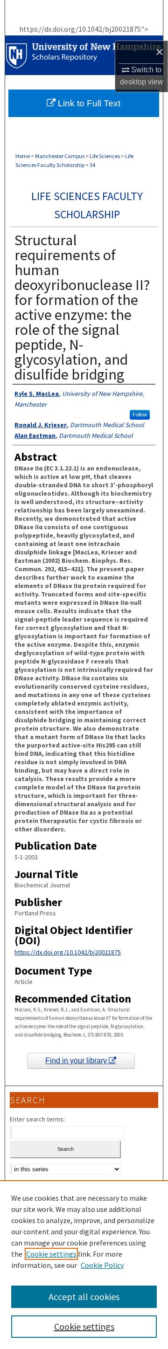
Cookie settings (51, 1254)
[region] (84, 1264)
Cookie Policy (102, 1265)
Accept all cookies (84, 1296)
